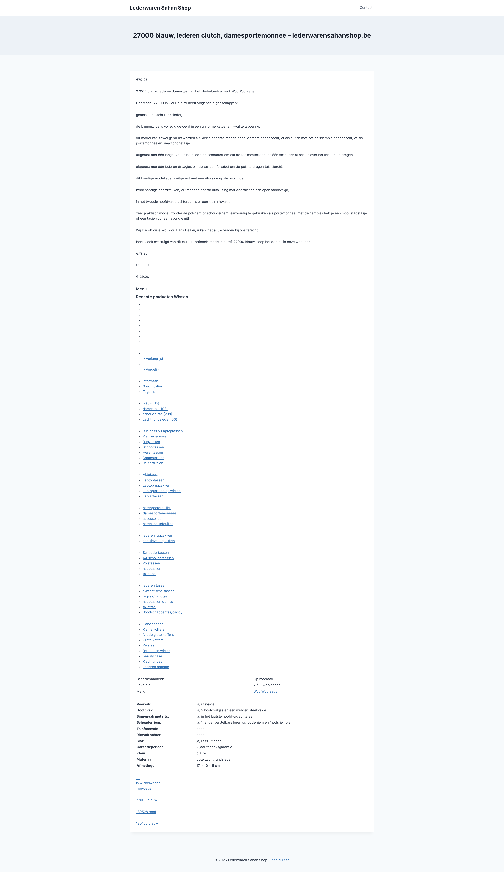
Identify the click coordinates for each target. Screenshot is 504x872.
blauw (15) (151, 403)
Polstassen (151, 563)
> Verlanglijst (153, 359)
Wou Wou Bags (265, 691)
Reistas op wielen (156, 651)
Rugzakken (151, 442)
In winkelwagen (148, 783)
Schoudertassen (156, 553)
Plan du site (280, 860)
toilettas (149, 574)
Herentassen (153, 452)
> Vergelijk (151, 369)
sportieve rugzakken (159, 541)
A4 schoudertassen (158, 558)
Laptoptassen (153, 480)
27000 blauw (146, 800)
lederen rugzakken (157, 535)
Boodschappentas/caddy (162, 612)
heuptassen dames (158, 602)
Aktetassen (152, 475)
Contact (366, 8)
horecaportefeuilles (158, 524)
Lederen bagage (156, 667)
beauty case (152, 656)
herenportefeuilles (157, 508)
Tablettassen (153, 496)
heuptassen (152, 569)
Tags (149, 392)
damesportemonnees (160, 513)
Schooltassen (153, 447)
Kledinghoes (152, 661)
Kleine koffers (153, 629)
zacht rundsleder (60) (160, 419)
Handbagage (153, 624)
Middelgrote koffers (158, 635)
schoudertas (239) (157, 414)
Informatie (151, 381)
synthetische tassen (158, 591)
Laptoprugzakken (156, 485)
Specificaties (153, 386)
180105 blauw (147, 823)
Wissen (181, 296)
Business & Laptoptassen (163, 431)
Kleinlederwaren (155, 436)
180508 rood (146, 812)
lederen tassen (154, 585)
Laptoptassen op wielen (162, 491)
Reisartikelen (153, 463)
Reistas (148, 645)
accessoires (152, 519)
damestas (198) (155, 409)
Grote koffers (153, 640)
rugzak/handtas (155, 596)
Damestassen (153, 458)
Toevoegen (145, 788)
